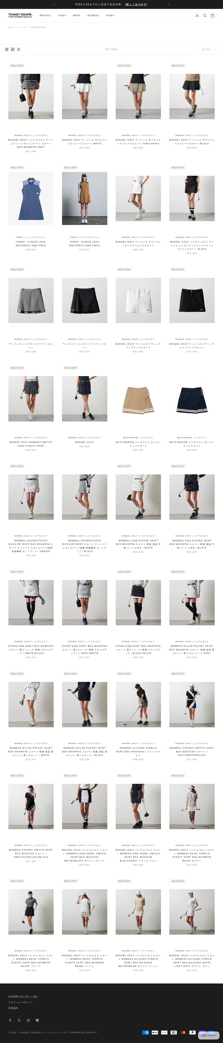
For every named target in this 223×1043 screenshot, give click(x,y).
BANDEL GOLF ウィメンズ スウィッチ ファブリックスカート (138, 346)
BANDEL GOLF (84, 442)
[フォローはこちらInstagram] (28, 1020)
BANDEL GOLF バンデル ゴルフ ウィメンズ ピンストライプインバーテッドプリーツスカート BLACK (192, 245)
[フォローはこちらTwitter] (19, 1020)
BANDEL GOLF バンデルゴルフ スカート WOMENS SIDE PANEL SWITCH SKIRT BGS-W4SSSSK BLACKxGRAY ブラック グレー (138, 855)
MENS (77, 15)
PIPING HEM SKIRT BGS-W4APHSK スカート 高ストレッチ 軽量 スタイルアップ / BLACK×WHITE (138, 649)
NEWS (110, 15)
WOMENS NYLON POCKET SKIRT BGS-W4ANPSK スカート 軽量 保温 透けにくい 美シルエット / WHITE (31, 751)
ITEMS (62, 15)
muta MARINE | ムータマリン (138, 438)
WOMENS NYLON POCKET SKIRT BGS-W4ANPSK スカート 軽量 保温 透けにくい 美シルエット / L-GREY (192, 649)
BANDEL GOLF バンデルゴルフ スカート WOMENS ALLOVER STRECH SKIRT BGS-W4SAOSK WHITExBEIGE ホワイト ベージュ (138, 960)
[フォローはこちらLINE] (37, 1020)
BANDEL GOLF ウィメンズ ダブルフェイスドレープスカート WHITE (84, 142)
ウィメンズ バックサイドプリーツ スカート (31, 346)
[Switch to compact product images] (18, 49)
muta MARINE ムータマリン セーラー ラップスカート (138, 444)
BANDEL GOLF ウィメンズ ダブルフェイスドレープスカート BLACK (192, 142)
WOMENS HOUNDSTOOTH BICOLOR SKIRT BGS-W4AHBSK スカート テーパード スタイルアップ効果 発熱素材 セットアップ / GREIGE (31, 546)
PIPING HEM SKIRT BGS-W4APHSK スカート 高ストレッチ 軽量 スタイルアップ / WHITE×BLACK (30, 649)
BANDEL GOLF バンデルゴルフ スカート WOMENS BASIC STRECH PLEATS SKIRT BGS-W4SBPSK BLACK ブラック (31, 960)
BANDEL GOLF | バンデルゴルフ (31, 135)
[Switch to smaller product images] (12, 49)
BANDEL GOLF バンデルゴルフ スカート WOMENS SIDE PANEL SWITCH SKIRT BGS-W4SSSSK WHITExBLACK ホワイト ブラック (84, 855)
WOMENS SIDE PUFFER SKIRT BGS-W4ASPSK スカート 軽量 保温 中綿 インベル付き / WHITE (138, 544)
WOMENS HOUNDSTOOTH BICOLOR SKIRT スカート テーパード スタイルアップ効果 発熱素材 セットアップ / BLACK (84, 546)
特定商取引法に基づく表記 (23, 996)
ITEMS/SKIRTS (38, 27)
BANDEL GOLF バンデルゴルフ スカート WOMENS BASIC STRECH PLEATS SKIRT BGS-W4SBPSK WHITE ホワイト (192, 855)
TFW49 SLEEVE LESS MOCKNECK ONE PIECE (31, 244)
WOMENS (93, 15)
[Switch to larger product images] (6, 49)
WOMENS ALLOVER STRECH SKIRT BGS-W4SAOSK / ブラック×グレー (138, 751)
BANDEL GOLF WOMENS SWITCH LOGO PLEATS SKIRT (31, 444)
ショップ (22, 27)
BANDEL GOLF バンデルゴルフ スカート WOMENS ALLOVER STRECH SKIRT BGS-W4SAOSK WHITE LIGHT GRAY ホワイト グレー (192, 960)
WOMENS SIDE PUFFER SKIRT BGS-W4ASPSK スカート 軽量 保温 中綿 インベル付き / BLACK (192, 544)
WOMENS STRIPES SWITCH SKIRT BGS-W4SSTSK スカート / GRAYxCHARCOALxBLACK (31, 853)
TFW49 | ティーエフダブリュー (31, 237)
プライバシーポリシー (20, 1002)
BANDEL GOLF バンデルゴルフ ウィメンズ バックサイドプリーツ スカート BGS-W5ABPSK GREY (31, 143)
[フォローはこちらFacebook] (10, 1020)
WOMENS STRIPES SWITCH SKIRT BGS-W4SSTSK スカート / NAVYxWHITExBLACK (192, 751)
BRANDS (45, 15)
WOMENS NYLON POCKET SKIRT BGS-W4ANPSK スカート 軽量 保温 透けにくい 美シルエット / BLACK (84, 751)
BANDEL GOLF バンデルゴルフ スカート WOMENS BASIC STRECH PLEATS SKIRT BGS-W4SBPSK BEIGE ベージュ (84, 960)
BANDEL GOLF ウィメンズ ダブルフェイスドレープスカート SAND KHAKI (138, 142)
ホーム (11, 27)
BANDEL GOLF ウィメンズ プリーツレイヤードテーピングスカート (138, 244)
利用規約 (13, 1008)
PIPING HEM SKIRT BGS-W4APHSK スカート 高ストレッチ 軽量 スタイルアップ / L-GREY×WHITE (84, 649)
